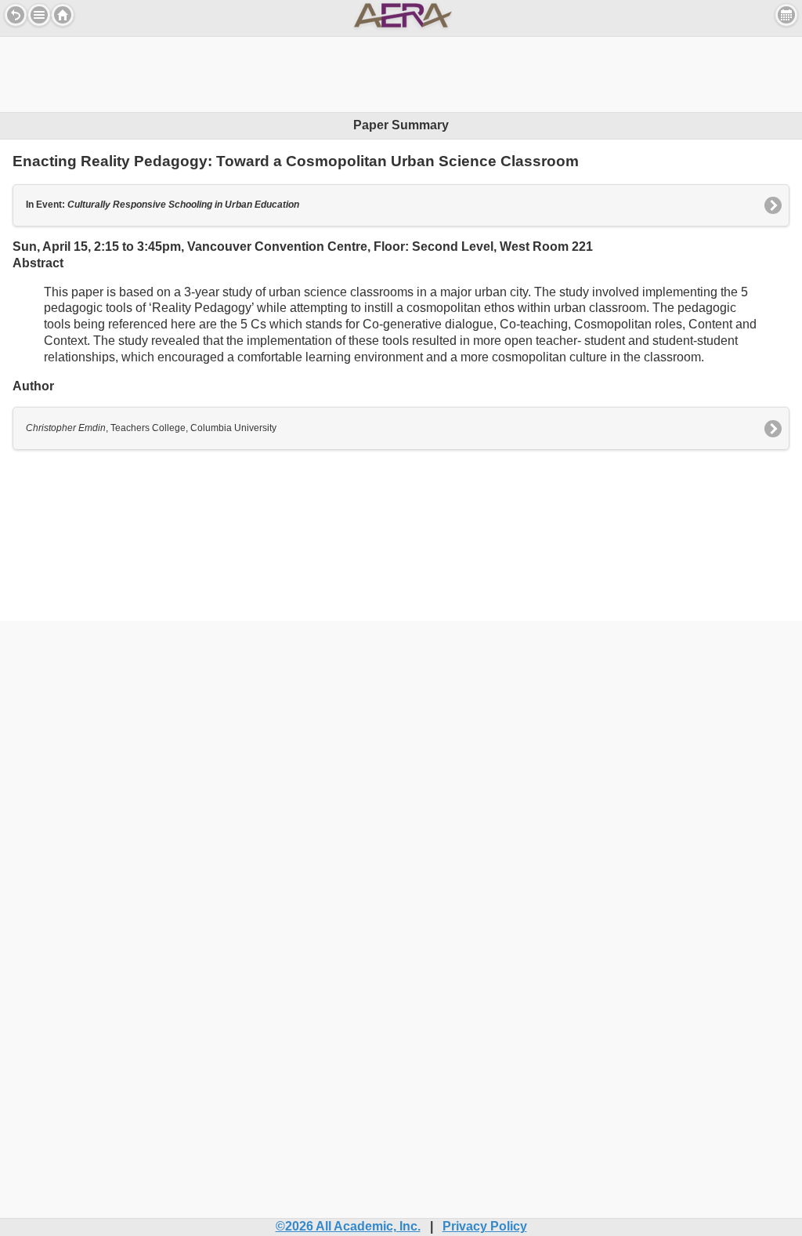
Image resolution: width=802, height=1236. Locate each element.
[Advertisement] (401, 72)
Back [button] (15, 15)
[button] (39, 15)
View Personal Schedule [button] (786, 15)
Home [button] (62, 15)
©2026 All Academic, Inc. (348, 1226)
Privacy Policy (485, 1226)
